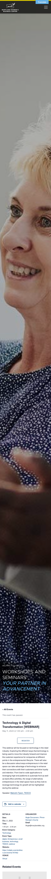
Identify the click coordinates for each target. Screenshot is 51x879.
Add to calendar (14, 804)
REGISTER (26, 741)
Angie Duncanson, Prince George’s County (35, 818)
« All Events (7, 709)
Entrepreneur (13, 839)
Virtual (4, 858)
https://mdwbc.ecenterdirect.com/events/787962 (12, 851)
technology (14, 841)
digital (4, 839)
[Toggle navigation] (46, 7)
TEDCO (5, 844)
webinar (12, 844)
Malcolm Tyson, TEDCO (20, 793)
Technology (6, 833)
